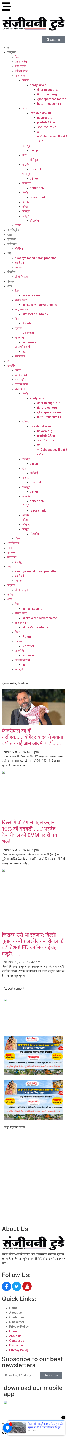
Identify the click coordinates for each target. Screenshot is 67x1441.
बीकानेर (26, 183)
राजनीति (19, 337)
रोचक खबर (21, 300)
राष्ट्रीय (11, 52)
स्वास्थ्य (11, 239)
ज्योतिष (19, 267)
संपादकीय (20, 356)
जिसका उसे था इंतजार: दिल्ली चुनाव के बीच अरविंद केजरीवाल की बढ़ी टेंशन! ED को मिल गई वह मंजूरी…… (33, 944)
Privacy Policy (19, 1326)
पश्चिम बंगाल (21, 71)
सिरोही (25, 80)
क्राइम (18, 328)
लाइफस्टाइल (21, 309)
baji (24, 351)
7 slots (27, 323)
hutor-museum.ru (49, 103)
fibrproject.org (47, 94)
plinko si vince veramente (39, 305)
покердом (37, 188)
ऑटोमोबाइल (21, 276)
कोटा (25, 206)
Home (13, 1308)
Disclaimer (16, 1322)
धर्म (9, 253)
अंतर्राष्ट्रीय (13, 230)
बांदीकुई (34, 160)
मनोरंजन (11, 244)
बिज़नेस (11, 272)
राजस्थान (20, 75)
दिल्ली (18, 225)
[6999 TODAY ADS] (33, 1001)
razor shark (38, 197)
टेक (17, 291)
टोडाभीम (34, 220)
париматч (29, 342)
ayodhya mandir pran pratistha (35, 258)
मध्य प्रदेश (20, 66)
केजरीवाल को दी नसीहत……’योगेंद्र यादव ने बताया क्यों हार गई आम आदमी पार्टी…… (32, 737)
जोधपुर (26, 211)
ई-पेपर (10, 281)
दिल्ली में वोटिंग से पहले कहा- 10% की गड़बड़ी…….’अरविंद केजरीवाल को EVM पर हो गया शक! (30, 831)
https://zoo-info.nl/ (35, 314)
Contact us (17, 1317)
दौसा (24, 155)
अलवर (25, 202)
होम (9, 47)
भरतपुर (26, 174)
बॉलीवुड (19, 248)
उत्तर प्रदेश (21, 61)
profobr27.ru (46, 122)
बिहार (18, 57)
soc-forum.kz (46, 127)
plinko (34, 178)
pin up (34, 150)
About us (15, 1312)
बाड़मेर (25, 164)
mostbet (35, 169)
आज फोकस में (22, 347)
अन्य (9, 286)
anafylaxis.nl (38, 85)
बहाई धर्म (19, 262)
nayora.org (44, 118)
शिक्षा (17, 319)
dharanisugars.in (48, 89)
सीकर (25, 108)
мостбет (28, 333)
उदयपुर (26, 146)
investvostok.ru (40, 113)
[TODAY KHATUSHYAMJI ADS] (33, 1074)
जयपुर (25, 216)
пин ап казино (32, 295)
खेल (9, 234)
